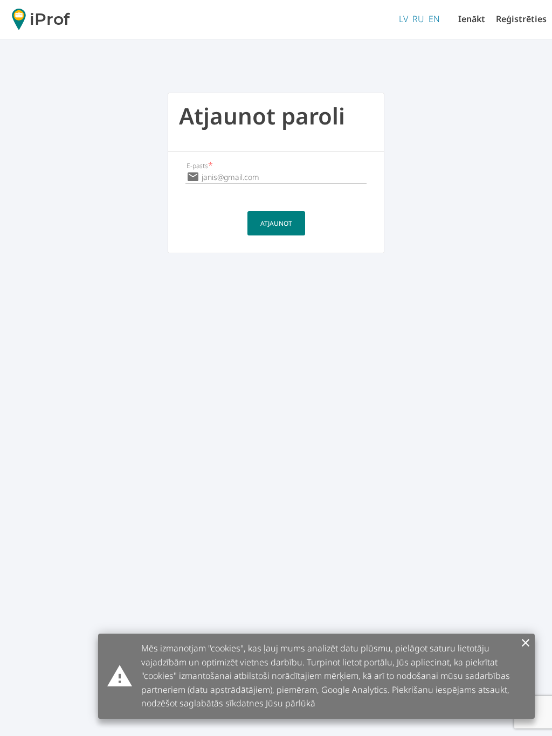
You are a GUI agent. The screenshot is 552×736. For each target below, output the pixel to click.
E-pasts (200, 165)
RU (418, 19)
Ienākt (471, 19)
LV (403, 19)
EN (434, 19)
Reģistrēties (521, 19)
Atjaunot (276, 223)
